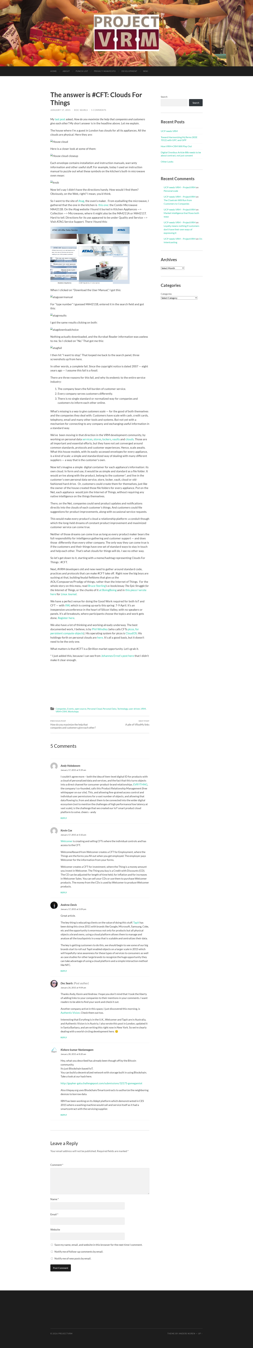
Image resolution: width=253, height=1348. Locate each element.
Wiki (145, 71)
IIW (67, 605)
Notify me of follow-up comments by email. (78, 1251)
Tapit (136, 922)
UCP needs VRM (169, 131)
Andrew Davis (69, 904)
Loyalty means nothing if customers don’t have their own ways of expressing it (181, 229)
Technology (122, 708)
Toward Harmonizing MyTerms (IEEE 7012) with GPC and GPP (179, 139)
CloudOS (131, 633)
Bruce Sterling (97, 585)
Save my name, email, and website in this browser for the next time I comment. (98, 1244)
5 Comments (98, 110)
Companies (61, 708)
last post (60, 119)
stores (97, 439)
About (66, 71)
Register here (66, 618)
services (87, 439)
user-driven (134, 708)
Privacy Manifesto (105, 71)
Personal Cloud (94, 708)
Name (54, 1199)
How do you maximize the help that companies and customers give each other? (73, 724)
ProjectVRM (65, 1333)
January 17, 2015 (60, 110)
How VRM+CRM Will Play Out (176, 146)
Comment (56, 1164)
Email (54, 1214)
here (100, 637)
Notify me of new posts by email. (72, 1258)
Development (129, 71)
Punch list (82, 71)
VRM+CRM (61, 711)
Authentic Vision (70, 1012)
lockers (106, 439)
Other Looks (167, 161)
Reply (64, 818)
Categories (166, 293)
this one (103, 205)
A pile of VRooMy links (137, 723)
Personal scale (171, 190)
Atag (81, 201)
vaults (116, 439)
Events (70, 708)
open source (80, 708)
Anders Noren (187, 1333)
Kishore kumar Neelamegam (77, 1049)
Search (164, 96)
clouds (130, 439)
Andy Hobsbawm (70, 765)
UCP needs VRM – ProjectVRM (179, 187)
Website (55, 1229)
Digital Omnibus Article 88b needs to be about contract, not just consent (181, 154)
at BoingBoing (108, 590)
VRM (143, 708)
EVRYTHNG (140, 784)
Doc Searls (81, 110)
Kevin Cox (66, 830)
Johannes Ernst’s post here (117, 655)
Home (53, 71)
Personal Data (109, 708)
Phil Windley (100, 629)
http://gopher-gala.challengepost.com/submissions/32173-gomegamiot (101, 1083)
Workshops (73, 711)
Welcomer (66, 841)
